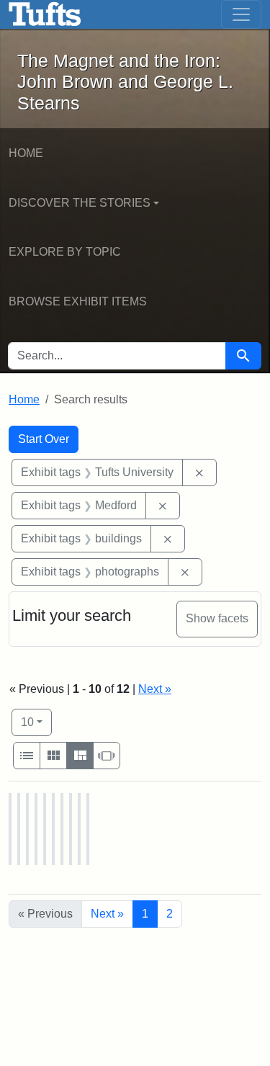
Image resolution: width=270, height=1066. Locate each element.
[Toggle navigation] (241, 14)
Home (26, 153)
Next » (154, 689)
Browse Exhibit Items (78, 301)
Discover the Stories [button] (79, 203)
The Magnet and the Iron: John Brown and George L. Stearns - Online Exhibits (45, 14)
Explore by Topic (65, 252)
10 (36, 721)
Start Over (43, 439)
